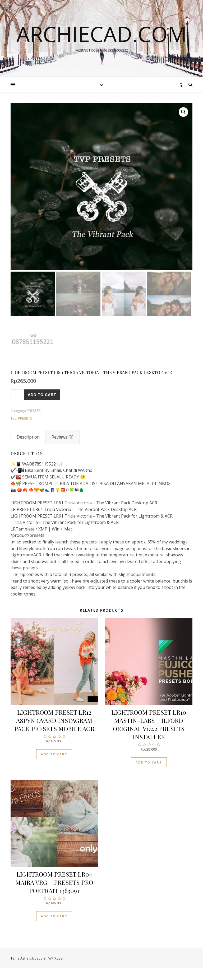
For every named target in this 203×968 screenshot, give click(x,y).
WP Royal (55, 958)
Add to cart (42, 395)
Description (28, 437)
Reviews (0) (62, 437)
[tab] (28, 437)
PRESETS (34, 410)
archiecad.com (101, 33)
